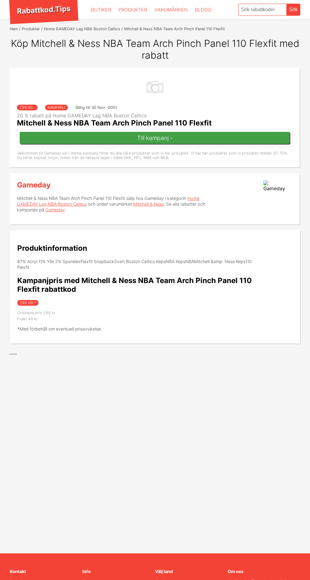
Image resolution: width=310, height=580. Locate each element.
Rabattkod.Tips (44, 9)
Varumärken (171, 10)
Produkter (132, 10)
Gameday (34, 185)
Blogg (203, 10)
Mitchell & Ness (148, 204)
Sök (293, 9)
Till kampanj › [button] (154, 138)
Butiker (101, 10)
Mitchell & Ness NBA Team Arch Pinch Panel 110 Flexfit (114, 123)
